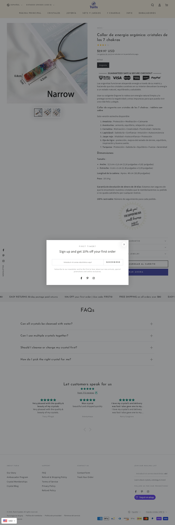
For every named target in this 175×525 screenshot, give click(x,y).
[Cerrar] (124, 244)
